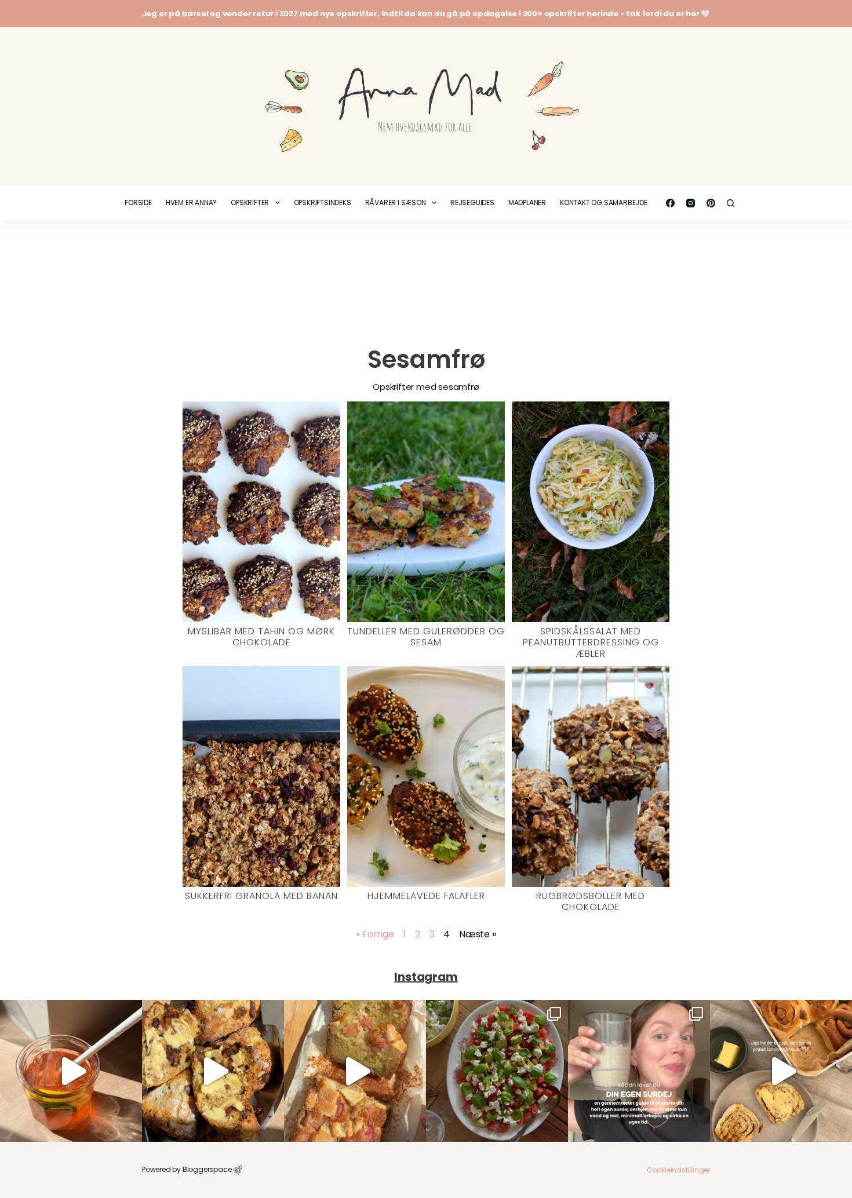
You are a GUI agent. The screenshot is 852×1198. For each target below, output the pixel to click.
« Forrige (375, 934)
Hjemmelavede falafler (426, 896)
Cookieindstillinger (678, 1170)
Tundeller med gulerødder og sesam (426, 636)
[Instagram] (690, 203)
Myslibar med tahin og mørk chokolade (261, 636)
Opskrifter (250, 202)
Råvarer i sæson (395, 202)
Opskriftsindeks (322, 202)
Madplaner (527, 202)
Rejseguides (472, 202)
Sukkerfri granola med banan (261, 896)
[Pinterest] (711, 203)
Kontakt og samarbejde (603, 202)
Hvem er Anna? (191, 202)
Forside (138, 202)
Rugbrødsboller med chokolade (590, 901)
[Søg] (730, 203)
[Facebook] (670, 203)
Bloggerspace (207, 1169)
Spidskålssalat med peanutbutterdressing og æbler (591, 642)
